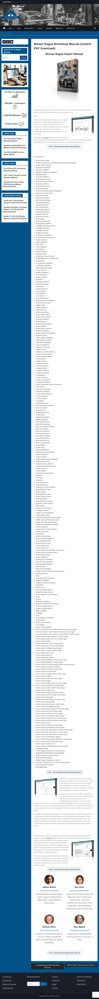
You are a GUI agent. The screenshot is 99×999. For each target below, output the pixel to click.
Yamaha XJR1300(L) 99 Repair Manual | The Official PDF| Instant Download (14, 209)
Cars (10, 28)
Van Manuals (6, 980)
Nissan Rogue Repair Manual (49, 890)
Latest (40, 28)
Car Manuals (6, 977)
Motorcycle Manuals (9, 984)
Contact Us (70, 28)
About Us (59, 28)
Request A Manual (33, 977)
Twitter (54, 984)
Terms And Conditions (84, 977)
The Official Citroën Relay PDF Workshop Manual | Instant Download (13, 184)
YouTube (55, 988)
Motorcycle (28, 28)
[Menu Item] (4, 42)
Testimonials (81, 980)
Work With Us (81, 984)
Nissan (46, 138)
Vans (19, 28)
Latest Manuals (7, 988)
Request (49, 28)
